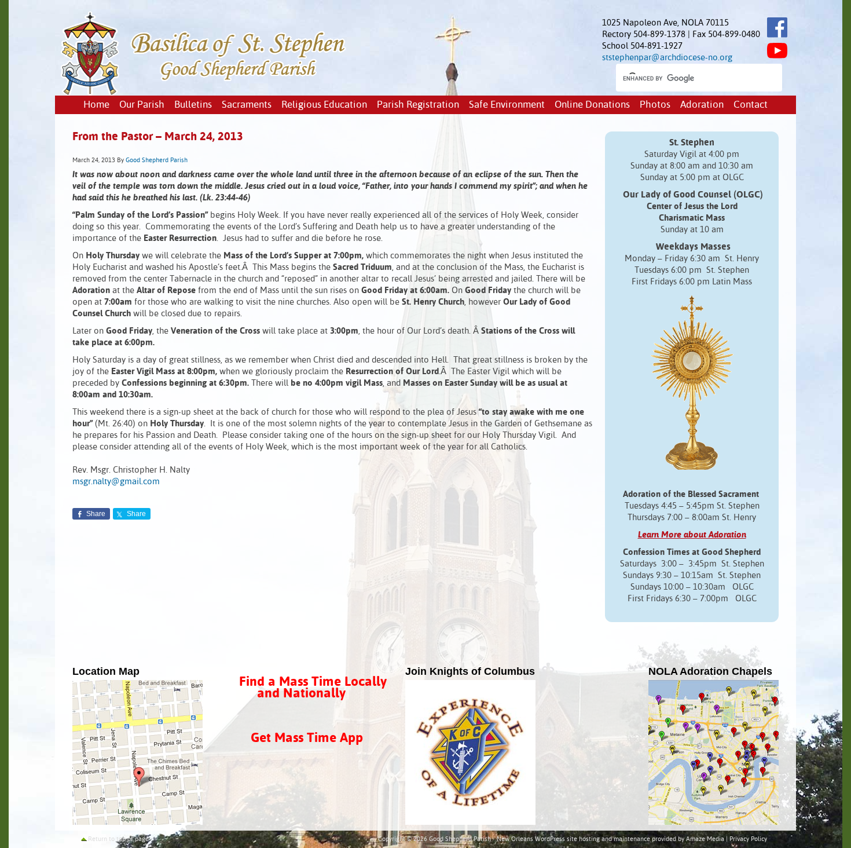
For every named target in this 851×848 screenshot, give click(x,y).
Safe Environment (507, 105)
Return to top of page (118, 839)
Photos (655, 105)
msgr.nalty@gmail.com (116, 481)
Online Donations (592, 105)
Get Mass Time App (307, 738)
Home (96, 105)
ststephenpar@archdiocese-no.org (667, 57)
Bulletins (193, 105)
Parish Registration (418, 105)
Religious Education (324, 105)
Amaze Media (705, 839)
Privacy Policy (748, 839)
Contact (750, 105)
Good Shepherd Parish (157, 160)
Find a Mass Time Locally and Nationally (313, 687)
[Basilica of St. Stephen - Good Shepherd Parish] (204, 93)
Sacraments (247, 105)
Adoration (702, 105)
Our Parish (141, 105)
